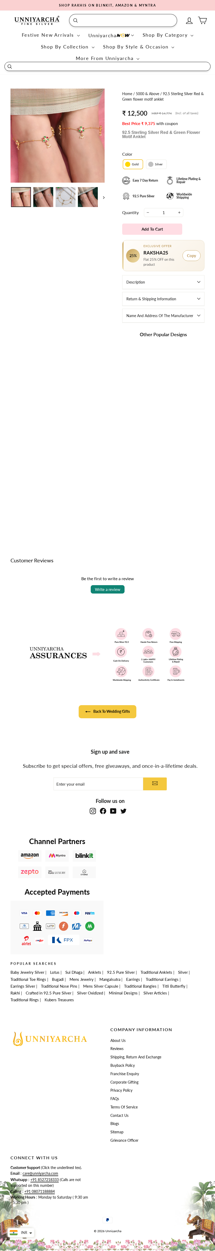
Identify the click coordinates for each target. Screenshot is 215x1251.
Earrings (133, 979)
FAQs (114, 1099)
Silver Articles (155, 993)
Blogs (114, 1124)
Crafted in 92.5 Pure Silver (48, 993)
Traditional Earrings (162, 979)
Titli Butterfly (173, 986)
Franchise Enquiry (124, 1074)
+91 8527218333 (44, 1180)
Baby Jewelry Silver (27, 972)
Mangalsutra (109, 979)
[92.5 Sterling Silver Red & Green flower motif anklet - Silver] (177, 484)
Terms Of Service (124, 1107)
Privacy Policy (121, 1090)
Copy (191, 255)
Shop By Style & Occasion (136, 47)
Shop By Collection (65, 47)
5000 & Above (148, 94)
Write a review (107, 589)
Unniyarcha (102, 35)
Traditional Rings (24, 999)
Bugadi (58, 979)
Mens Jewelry (81, 979)
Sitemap (116, 1132)
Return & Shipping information (151, 299)
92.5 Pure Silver (121, 972)
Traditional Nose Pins (59, 986)
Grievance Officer (124, 1140)
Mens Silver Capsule (100, 986)
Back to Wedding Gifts (111, 711)
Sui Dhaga (73, 972)
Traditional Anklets (156, 972)
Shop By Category (166, 35)
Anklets (94, 972)
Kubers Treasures (59, 999)
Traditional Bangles (140, 986)
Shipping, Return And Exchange (135, 1057)
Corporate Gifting (124, 1082)
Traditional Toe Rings (28, 979)
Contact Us (119, 1115)
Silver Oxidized (90, 993)
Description (135, 282)
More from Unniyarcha (106, 58)
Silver (183, 972)
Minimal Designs (123, 993)
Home (127, 94)
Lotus (55, 972)
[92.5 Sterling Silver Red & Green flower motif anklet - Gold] (170, 484)
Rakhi (15, 993)
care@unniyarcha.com (40, 1173)
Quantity (130, 212)
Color (127, 153)
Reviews (116, 1049)
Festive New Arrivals (49, 35)
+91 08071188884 (39, 1191)
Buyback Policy (122, 1065)
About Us (118, 1040)
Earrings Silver (22, 986)
